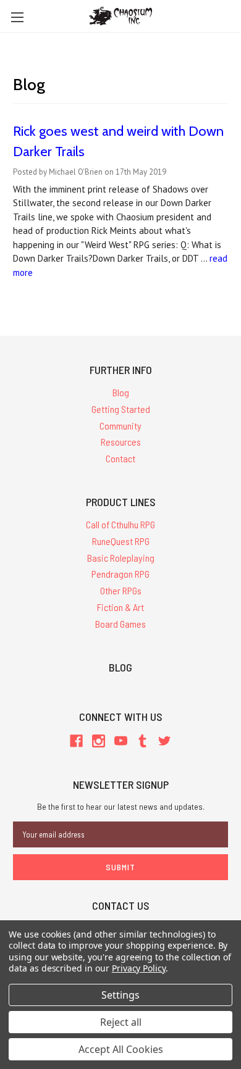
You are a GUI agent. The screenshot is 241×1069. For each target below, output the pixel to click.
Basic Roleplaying (120, 558)
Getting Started (120, 409)
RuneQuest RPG (121, 541)
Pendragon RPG (120, 574)
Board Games (120, 624)
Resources (121, 441)
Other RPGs (121, 590)
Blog (120, 392)
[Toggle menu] (17, 17)
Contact (120, 458)
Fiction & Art (120, 607)
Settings (120, 995)
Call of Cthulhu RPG (120, 524)
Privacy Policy (139, 968)
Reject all (121, 1022)
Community (120, 425)
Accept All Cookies (120, 1049)
